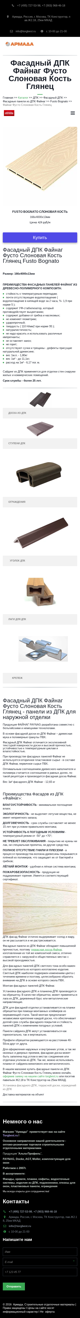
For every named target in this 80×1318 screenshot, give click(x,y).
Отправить (14, 1286)
